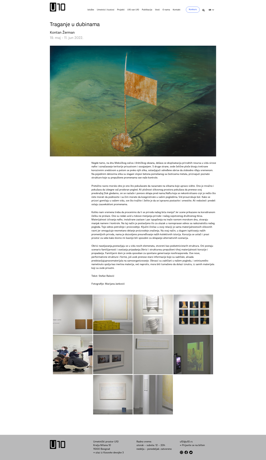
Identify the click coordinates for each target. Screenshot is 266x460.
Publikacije (147, 9)
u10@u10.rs (186, 441)
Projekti (121, 9)
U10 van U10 (133, 9)
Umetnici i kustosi (105, 9)
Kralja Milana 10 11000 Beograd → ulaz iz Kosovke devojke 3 (108, 449)
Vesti (157, 9)
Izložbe (90, 9)
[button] (203, 11)
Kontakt (176, 9)
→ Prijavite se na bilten (192, 445)
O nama (166, 9)
